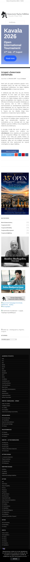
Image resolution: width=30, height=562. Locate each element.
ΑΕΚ (3, 481)
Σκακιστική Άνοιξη (6, 498)
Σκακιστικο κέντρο (6, 395)
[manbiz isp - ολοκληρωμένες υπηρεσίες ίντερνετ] (15, 331)
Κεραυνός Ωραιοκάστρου (8, 422)
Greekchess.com (6, 381)
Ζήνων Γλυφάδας (6, 485)
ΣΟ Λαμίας (4, 471)
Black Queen (5, 387)
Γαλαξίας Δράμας (6, 405)
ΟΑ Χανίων (4, 541)
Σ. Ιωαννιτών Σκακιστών (7, 457)
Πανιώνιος (4, 490)
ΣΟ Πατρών (4, 432)
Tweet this (8, 155)
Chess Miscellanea (6, 385)
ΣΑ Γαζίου (4, 537)
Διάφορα (23, 78)
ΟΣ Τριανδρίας (5, 420)
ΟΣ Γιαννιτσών (5, 450)
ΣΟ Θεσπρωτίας (6, 461)
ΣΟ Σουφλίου (5, 409)
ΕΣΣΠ (3, 375)
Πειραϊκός (4, 492)
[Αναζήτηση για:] (15, 22)
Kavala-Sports (5, 393)
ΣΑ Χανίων (4, 539)
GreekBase (4, 379)
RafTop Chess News (6, 397)
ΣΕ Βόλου (4, 469)
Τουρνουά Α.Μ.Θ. (6, 225)
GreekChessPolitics (6, 383)
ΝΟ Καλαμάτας (5, 434)
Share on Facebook (11, 151)
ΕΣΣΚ (3, 369)
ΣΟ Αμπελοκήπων (6, 506)
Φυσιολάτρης (5, 514)
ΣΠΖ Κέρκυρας (5, 463)
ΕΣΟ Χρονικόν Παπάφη (7, 424)
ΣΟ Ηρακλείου (5, 545)
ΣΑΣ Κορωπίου (5, 496)
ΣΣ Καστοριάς (5, 446)
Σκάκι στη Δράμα (6, 403)
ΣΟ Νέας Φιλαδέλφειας (7, 510)
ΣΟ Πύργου (4, 436)
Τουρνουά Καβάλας (6, 233)
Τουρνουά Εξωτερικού (7, 230)
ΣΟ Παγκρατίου (5, 512)
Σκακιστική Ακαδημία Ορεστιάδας (10, 411)
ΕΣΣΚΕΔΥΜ (4, 373)
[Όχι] (28, 555)
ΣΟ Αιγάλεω (4, 504)
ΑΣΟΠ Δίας (4, 483)
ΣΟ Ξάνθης (4, 407)
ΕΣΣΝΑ (3, 365)
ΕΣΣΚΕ (3, 377)
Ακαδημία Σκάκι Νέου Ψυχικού (9, 516)
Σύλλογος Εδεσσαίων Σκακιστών (9, 448)
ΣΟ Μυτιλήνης (5, 524)
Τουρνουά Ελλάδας (6, 227)
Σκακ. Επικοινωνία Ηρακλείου (9, 500)
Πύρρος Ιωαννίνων (6, 459)
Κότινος (4, 487)
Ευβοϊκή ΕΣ (4, 473)
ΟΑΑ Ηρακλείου (5, 534)
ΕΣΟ (3, 362)
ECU (3, 360)
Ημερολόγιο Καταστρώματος (8, 389)
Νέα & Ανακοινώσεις (6, 222)
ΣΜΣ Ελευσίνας (5, 502)
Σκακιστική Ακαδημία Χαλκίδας (9, 475)
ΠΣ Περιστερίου (5, 494)
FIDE (3, 358)
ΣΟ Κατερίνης (5, 444)
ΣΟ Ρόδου (4, 526)
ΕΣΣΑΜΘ (4, 371)
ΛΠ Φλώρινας (5, 442)
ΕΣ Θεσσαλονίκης (6, 418)
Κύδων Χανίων (5, 532)
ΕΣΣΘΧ (3, 367)
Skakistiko (4, 391)
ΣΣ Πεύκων (4, 426)
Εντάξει (15, 559)
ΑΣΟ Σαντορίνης (6, 522)
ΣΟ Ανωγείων (5, 543)
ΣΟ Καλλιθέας (5, 508)
